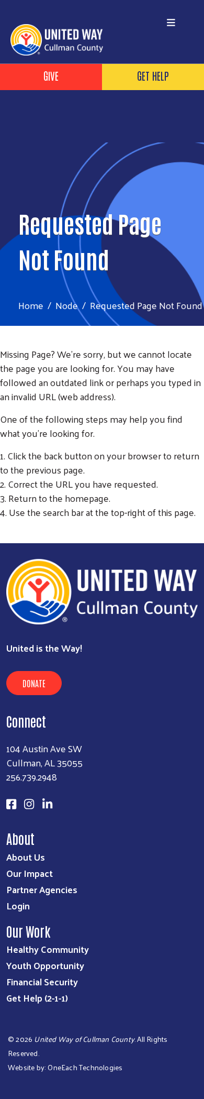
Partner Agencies (41, 889)
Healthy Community (47, 949)
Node (66, 305)
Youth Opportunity (45, 965)
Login (18, 905)
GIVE (51, 75)
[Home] (102, 1)
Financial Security (42, 981)
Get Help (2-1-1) (37, 998)
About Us (25, 857)
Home (30, 305)
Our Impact (29, 873)
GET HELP (153, 75)
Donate (34, 683)
